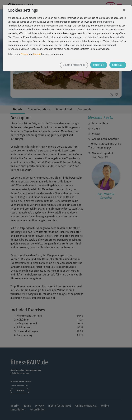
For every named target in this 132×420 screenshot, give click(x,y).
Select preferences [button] (74, 64)
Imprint (37, 54)
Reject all (98, 64)
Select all (117, 64)
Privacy (24, 54)
